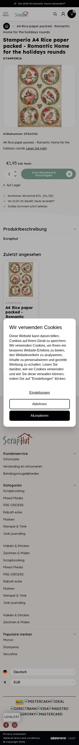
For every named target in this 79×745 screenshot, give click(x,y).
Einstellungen (39, 392)
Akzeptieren (39, 415)
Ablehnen (39, 404)
